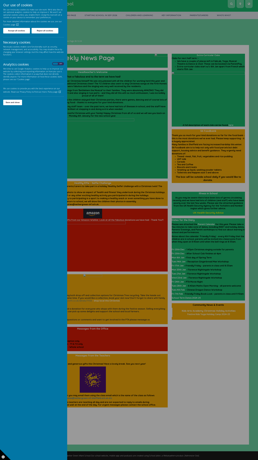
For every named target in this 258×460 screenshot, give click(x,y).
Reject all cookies (45, 31)
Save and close (13, 102)
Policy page (53, 92)
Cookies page (9, 24)
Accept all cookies (16, 31)
